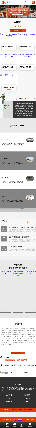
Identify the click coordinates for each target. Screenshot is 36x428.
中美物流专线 (13, 409)
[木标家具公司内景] (30, 292)
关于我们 (9, 395)
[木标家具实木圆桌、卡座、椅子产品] (18, 292)
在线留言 (27, 401)
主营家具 (9, 398)
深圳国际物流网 (28, 409)
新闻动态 (27, 395)
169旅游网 (20, 409)
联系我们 (9, 401)
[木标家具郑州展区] (5, 292)
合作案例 (27, 398)
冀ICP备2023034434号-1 (18, 420)
